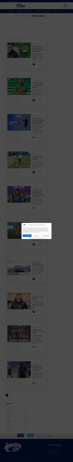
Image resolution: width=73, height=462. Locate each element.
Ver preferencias (46, 235)
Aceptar (27, 235)
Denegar (36, 235)
